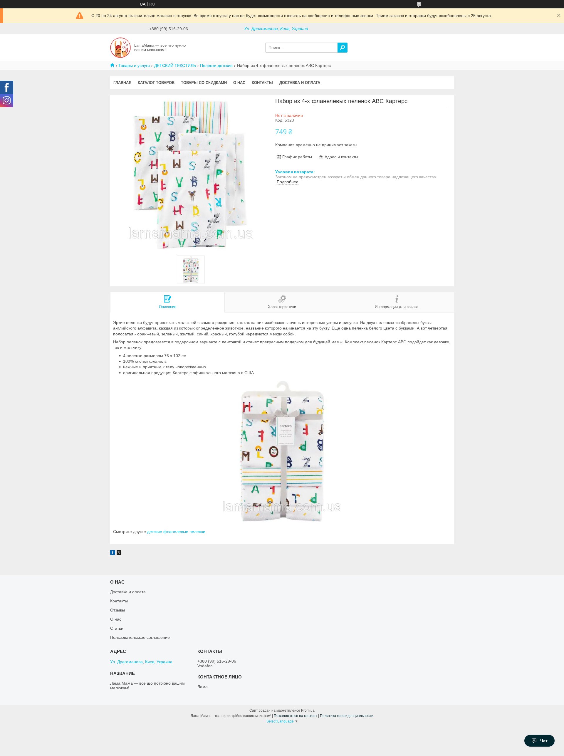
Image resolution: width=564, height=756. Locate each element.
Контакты (262, 82)
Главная (122, 82)
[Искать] (343, 48)
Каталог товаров (156, 82)
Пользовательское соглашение (140, 637)
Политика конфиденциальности (346, 716)
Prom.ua (308, 710)
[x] (119, 553)
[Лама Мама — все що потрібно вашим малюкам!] (120, 47)
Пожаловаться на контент (295, 716)
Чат (544, 740)
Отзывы (117, 610)
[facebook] (112, 553)
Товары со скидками (204, 82)
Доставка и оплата (299, 82)
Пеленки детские (216, 65)
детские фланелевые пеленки (176, 531)
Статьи (116, 628)
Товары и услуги (134, 65)
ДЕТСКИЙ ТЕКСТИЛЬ (175, 65)
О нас (239, 82)
